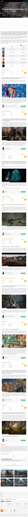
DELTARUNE (12, 65)
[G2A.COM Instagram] (5, 501)
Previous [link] (18, 45)
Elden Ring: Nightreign (12, 52)
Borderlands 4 (12, 62)
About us (2, 497)
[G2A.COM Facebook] (1, 501)
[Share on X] (23, 16)
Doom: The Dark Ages (12, 55)
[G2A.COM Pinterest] (8, 501)
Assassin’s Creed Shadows (20, 449)
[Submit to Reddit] (26, 16)
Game (12, 46)
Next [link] (26, 45)
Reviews (2, 495)
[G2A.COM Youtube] (4, 501)
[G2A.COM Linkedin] (7, 501)
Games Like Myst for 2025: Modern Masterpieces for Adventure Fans (14, 465)
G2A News (2, 492)
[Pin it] (25, 16)
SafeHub (2, 496)
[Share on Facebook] (22, 16)
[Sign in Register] (25, 1)
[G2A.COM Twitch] (10, 501)
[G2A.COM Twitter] (2, 501)
